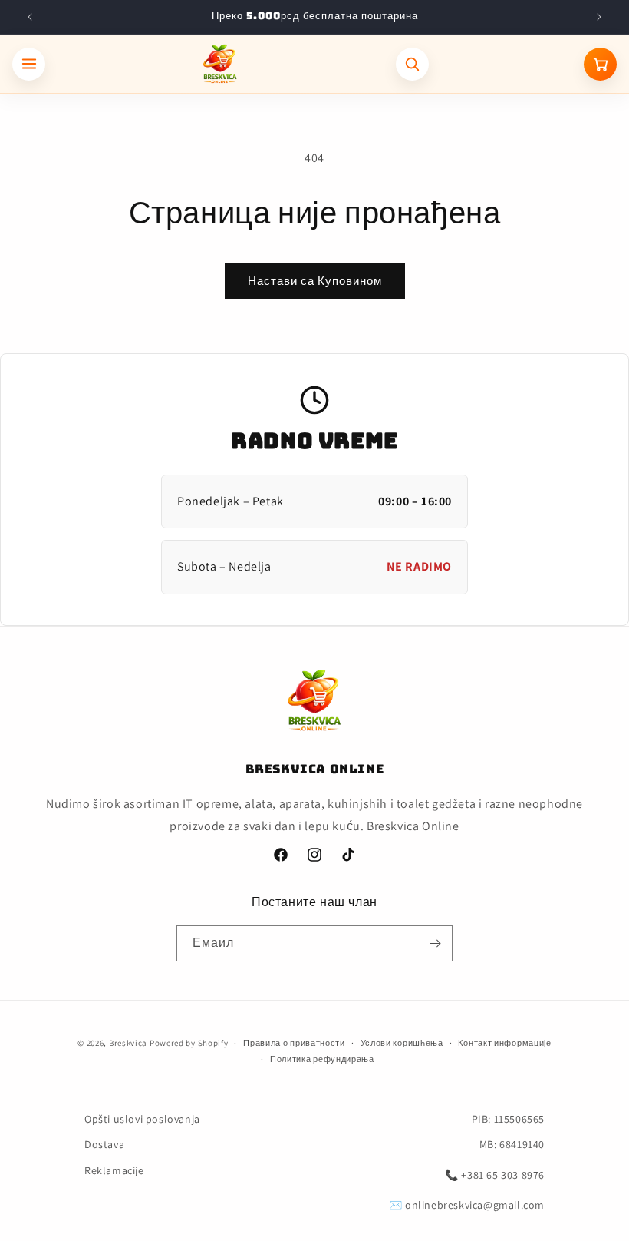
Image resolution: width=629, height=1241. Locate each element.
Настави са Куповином (315, 280)
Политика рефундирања (322, 1059)
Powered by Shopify (189, 1042)
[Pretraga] (412, 64)
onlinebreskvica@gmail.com (475, 1205)
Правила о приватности (294, 1042)
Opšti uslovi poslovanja (142, 1119)
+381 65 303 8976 (503, 1175)
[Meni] (28, 64)
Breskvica (128, 1042)
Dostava (104, 1144)
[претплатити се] (435, 943)
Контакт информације (504, 1042)
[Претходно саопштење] (30, 17)
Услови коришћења (402, 1042)
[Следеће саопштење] (599, 17)
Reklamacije (114, 1170)
